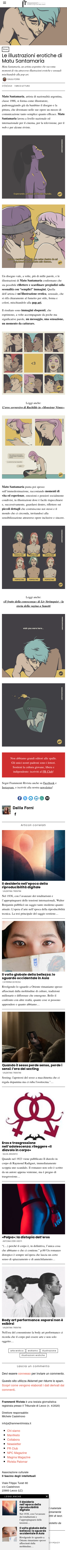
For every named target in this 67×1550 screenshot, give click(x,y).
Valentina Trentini (12, 891)
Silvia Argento (10, 1154)
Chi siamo (13, 1430)
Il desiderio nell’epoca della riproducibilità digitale (25, 885)
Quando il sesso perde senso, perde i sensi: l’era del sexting (32, 1067)
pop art (36, 302)
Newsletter (14, 1444)
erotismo (33, 1350)
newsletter (46, 787)
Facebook (48, 783)
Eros (5, 49)
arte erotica (17, 1350)
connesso (24, 1373)
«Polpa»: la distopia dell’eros (26, 1237)
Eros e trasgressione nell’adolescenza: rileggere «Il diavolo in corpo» (27, 1146)
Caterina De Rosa (12, 982)
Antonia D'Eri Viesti (12, 1241)
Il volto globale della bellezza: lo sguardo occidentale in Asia (28, 976)
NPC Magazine (17, 1452)
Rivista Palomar (17, 1461)
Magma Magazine (18, 1457)
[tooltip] (20, 798)
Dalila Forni (13, 79)
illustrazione (49, 1350)
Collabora (13, 1439)
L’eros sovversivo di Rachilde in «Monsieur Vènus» (33, 407)
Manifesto (13, 1435)
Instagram (8, 787)
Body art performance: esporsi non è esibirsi (32, 1321)
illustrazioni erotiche (33, 1355)
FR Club (48, 771)
